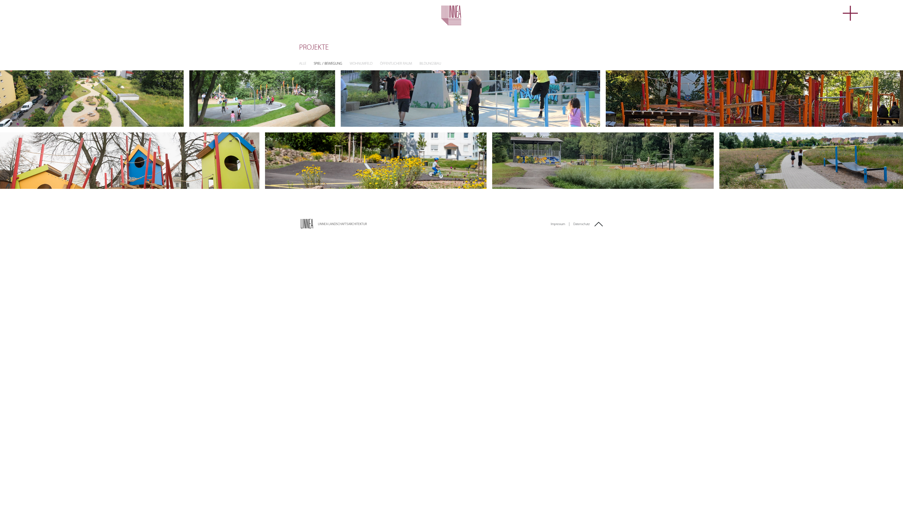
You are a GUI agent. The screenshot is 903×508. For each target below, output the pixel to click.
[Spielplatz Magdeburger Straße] (754, 98)
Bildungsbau (430, 64)
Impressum (558, 224)
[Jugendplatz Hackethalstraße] (603, 160)
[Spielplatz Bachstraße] (129, 160)
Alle (302, 64)
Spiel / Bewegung (328, 64)
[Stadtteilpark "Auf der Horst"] (470, 98)
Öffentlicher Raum (396, 64)
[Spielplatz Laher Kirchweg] (262, 98)
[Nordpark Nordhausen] (376, 160)
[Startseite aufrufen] (451, 15)
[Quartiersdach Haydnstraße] (92, 98)
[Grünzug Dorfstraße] (811, 160)
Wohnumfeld (361, 64)
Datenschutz (581, 224)
